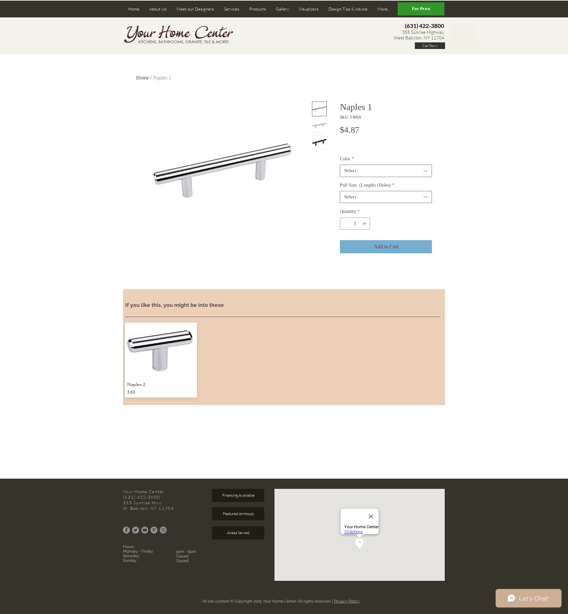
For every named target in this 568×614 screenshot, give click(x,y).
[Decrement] (345, 223)
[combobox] (386, 171)
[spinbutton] (355, 223)
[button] (158, 9)
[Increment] (365, 223)
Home (142, 77)
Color (347, 158)
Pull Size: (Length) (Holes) (367, 185)
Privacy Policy (347, 601)
